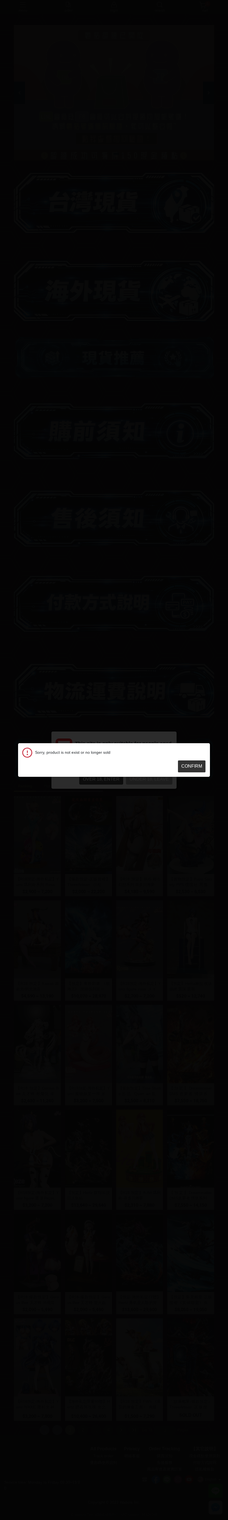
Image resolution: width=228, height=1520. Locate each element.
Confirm (191, 766)
